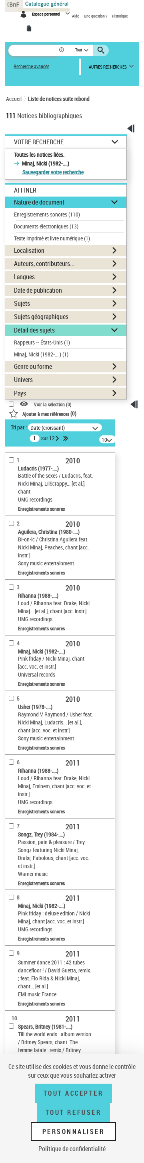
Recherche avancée (31, 66)
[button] (62, 50)
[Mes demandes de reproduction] (30, 28)
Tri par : (19, 427)
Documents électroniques (46, 226)
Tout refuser (73, 1112)
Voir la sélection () (53, 404)
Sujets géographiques (41, 316)
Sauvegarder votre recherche (53, 172)
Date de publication (38, 290)
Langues (24, 276)
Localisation (29, 250)
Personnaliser (73, 1131)
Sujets (22, 303)
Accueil (14, 98)
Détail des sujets (34, 330)
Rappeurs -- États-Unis (42, 342)
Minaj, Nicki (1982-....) (41, 354)
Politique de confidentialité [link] (72, 1148)
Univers (23, 379)
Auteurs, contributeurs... (44, 263)
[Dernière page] (66, 438)
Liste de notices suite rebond (59, 98)
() (49, 413)
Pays (20, 393)
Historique (120, 16)
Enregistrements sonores (47, 214)
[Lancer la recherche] (102, 50)
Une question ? (96, 16)
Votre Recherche (39, 142)
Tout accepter (74, 1093)
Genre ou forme (33, 366)
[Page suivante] (58, 438)
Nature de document (39, 202)
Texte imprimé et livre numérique (52, 238)
